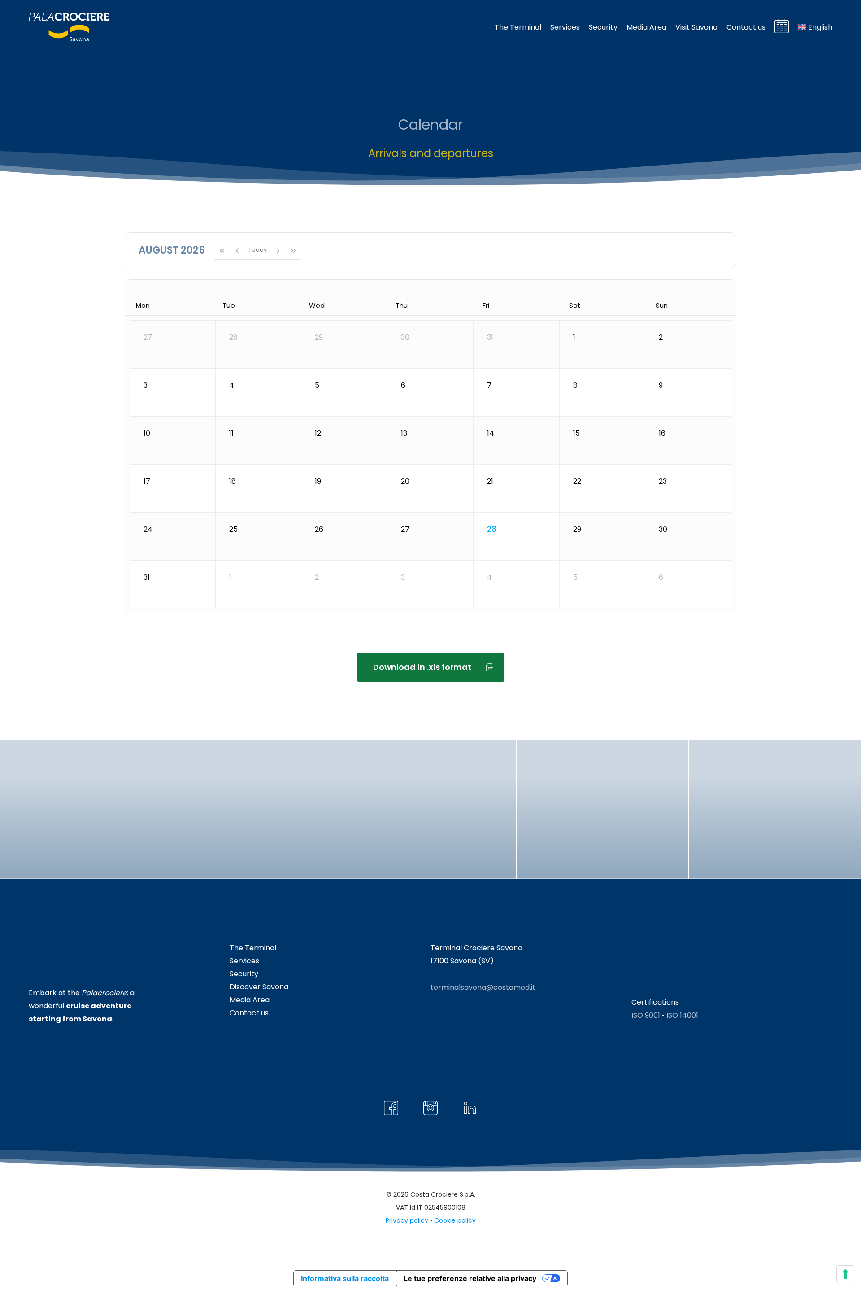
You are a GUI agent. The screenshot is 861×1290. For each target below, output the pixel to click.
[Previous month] (237, 250)
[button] (430, 667)
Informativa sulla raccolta (345, 1278)
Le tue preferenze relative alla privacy (470, 1278)
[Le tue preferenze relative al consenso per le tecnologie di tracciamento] (845, 1274)
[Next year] (293, 250)
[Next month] (278, 250)
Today (257, 249)
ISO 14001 (682, 1015)
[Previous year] (222, 250)
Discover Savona (259, 987)
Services (244, 961)
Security (244, 974)
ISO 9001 (645, 1015)
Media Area (250, 1000)
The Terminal (253, 948)
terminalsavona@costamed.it (482, 987)
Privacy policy (407, 1220)
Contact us (249, 1013)
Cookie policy (455, 1220)
